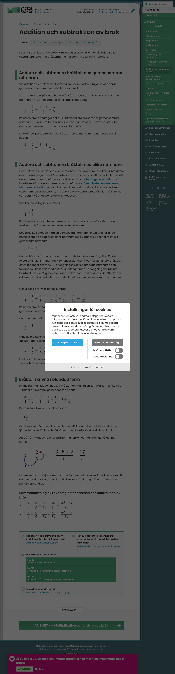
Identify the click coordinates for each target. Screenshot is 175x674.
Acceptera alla (67, 342)
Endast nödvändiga (108, 342)
